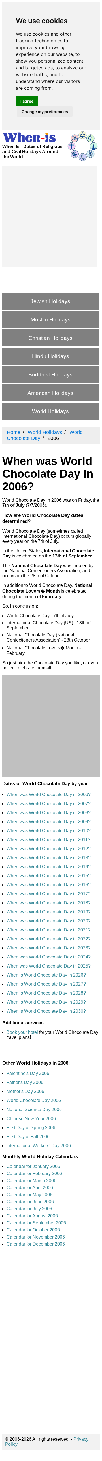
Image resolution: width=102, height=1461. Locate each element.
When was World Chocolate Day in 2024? (49, 957)
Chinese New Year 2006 (31, 1118)
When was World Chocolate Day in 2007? (49, 803)
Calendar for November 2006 (36, 1237)
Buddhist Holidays (50, 375)
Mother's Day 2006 (25, 1091)
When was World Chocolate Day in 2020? (49, 920)
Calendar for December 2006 (36, 1244)
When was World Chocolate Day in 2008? (49, 812)
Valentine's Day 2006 (28, 1073)
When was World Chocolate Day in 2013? (49, 857)
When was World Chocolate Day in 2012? (49, 848)
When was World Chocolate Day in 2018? (49, 902)
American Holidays (50, 393)
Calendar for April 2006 (30, 1187)
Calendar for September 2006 (36, 1222)
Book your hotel (22, 1032)
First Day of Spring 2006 (31, 1127)
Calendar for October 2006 (33, 1230)
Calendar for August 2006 (32, 1215)
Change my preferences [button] (45, 111)
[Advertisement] (51, 216)
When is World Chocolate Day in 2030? (46, 1011)
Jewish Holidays (50, 301)
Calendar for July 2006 (29, 1208)
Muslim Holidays (51, 320)
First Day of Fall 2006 (28, 1136)
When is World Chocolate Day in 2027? (46, 984)
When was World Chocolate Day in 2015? (49, 875)
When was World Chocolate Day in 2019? (49, 911)
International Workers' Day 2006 (39, 1145)
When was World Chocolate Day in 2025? (49, 966)
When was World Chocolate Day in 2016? (49, 884)
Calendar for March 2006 (31, 1180)
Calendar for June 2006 (30, 1201)
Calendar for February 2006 (34, 1173)
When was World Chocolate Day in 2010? (49, 830)
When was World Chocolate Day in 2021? (49, 929)
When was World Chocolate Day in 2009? (49, 821)
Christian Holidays (50, 338)
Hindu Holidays (50, 356)
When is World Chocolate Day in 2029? (46, 1002)
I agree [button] (26, 101)
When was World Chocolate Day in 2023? (49, 948)
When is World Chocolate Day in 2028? (46, 993)
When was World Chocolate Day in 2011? (48, 839)
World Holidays (50, 411)
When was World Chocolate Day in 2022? (49, 938)
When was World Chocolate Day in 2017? (49, 893)
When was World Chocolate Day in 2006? (49, 794)
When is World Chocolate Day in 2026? (46, 975)
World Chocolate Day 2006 (34, 1100)
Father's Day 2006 (25, 1082)
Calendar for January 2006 (33, 1166)
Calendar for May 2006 (29, 1194)
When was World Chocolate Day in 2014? (49, 866)
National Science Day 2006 (34, 1109)
